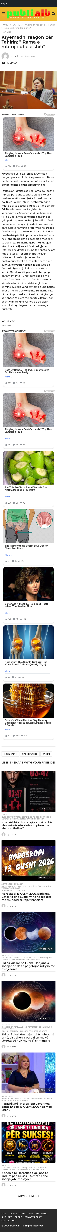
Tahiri (46, 754)
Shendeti (7, 1217)
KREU (4, 1213)
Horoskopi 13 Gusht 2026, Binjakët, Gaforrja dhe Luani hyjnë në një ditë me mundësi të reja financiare (27, 897)
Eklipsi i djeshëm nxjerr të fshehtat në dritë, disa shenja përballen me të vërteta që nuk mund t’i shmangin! (28, 1037)
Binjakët (18, 884)
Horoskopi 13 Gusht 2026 (13, 890)
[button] (3, 14)
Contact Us (8, 1220)
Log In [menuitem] (4, 3)
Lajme (6, 32)
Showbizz (42, 1213)
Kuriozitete (26, 1213)
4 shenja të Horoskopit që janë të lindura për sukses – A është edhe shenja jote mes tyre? (25, 1168)
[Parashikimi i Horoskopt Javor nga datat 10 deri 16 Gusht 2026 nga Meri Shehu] (28, 1073)
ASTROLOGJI (7, 884)
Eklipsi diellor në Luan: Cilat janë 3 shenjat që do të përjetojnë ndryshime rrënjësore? (27, 959)
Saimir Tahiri (29, 754)
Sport (18, 1217)
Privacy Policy (33, 1217)
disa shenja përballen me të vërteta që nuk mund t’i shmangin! (27, 1028)
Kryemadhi (10, 754)
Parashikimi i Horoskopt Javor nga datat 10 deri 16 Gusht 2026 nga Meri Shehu (27, 1099)
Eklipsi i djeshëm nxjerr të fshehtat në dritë (24, 1031)
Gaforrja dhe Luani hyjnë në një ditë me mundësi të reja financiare (26, 887)
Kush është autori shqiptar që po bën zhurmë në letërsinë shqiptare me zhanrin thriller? (26, 818)
